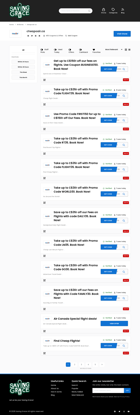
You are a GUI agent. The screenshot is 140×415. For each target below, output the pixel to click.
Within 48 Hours (23, 67)
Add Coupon (72, 36)
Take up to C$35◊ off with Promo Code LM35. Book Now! (76, 242)
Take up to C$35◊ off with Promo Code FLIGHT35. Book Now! (76, 91)
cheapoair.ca (32, 24)
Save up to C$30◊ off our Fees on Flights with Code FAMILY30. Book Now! (76, 294)
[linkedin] (39, 36)
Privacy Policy (125, 397)
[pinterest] (35, 36)
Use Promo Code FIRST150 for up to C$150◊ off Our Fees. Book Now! (77, 116)
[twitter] (32, 36)
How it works (56, 392)
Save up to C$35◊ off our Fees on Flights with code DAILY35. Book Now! (76, 216)
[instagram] (124, 411)
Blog (53, 395)
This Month (23, 77)
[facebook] (28, 36)
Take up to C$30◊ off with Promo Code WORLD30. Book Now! (76, 189)
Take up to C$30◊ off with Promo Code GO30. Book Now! (76, 267)
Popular (75, 388)
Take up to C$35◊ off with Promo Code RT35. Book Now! (76, 140)
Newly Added (77, 392)
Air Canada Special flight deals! (75, 319)
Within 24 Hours (23, 62)
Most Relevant (78, 395)
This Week (23, 72)
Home (11, 24)
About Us (55, 388)
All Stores (20, 24)
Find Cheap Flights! (67, 341)
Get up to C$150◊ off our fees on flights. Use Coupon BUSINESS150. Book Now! (76, 65)
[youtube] (128, 411)
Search (75, 385)
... (67, 74)
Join (127, 390)
